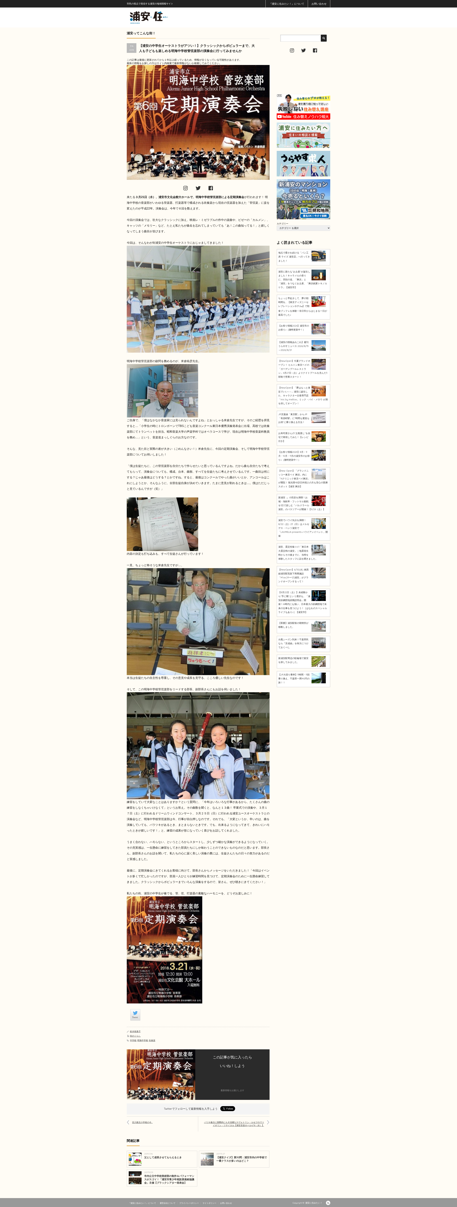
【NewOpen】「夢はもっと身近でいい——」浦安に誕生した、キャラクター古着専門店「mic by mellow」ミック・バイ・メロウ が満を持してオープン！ (303, 395)
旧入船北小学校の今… (142, 1122)
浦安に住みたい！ (313, 1202)
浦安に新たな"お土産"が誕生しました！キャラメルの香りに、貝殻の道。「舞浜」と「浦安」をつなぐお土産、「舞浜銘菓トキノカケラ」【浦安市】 (302, 279)
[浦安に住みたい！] (165, 17)
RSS (328, 1203)
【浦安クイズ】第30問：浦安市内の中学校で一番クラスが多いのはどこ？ (241, 1159)
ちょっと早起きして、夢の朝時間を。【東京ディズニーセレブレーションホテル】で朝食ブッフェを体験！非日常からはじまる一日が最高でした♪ (302, 306)
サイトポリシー (209, 1203)
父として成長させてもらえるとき (163, 1157)
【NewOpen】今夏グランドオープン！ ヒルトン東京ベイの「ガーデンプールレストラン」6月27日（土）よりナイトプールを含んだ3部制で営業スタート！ (302, 368)
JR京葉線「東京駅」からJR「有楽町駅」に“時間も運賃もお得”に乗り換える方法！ (293, 418)
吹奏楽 (152, 1040)
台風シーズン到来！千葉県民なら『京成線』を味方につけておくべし (293, 643)
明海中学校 (142, 1040)
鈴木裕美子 (135, 1031)
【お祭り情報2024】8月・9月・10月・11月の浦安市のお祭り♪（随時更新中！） (294, 455)
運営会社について (167, 1203)
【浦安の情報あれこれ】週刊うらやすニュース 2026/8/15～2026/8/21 (293, 346)
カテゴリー (282, 223)
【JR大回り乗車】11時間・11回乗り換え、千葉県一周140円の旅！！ (294, 678)
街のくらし (135, 1036)
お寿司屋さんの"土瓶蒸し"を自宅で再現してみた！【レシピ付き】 (294, 437)
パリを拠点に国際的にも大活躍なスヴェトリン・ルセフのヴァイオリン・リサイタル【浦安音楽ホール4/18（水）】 (234, 1124)
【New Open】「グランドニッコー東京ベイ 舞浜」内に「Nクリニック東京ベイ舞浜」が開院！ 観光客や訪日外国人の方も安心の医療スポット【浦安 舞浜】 (303, 478)
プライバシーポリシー (189, 1203)
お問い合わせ (319, 3)
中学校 (133, 1040)
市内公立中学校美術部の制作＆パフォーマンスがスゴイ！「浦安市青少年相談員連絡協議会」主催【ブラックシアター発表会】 (169, 1179)
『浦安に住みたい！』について (286, 3)
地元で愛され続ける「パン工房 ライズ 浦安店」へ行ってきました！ (294, 256)
